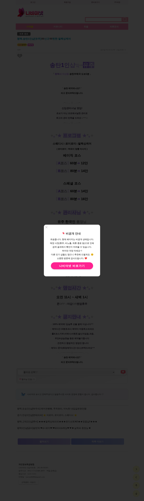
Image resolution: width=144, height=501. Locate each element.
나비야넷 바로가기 (72, 265)
